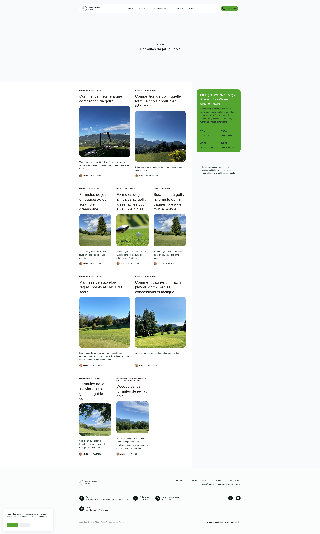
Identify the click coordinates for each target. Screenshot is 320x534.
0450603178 (232, 8)
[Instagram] (238, 498)
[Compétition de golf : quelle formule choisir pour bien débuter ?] (160, 136)
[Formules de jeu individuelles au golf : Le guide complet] (95, 419)
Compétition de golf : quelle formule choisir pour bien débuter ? (158, 101)
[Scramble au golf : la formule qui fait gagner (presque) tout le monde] (170, 230)
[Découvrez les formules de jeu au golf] (132, 417)
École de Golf (235, 480)
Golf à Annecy (218, 480)
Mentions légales (234, 522)
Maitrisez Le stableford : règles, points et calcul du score (100, 287)
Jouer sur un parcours (131, 381)
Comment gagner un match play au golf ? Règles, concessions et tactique (158, 287)
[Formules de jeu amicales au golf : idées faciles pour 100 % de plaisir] (132, 230)
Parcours (179, 480)
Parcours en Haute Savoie (229, 484)
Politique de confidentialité (216, 522)
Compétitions (208, 484)
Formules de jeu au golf (90, 90)
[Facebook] (230, 498)
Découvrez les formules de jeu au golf (132, 391)
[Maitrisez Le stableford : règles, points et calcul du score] (104, 322)
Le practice (193, 480)
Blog (191, 8)
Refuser (25, 525)
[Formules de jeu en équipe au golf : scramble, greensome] (95, 230)
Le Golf (128, 8)
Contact (177, 8)
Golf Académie (160, 8)
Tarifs (205, 480)
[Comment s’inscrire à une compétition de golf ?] (104, 131)
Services (142, 8)
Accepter (12, 525)
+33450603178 (145, 500)
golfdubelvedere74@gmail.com (97, 510)
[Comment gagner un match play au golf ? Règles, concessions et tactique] (160, 322)
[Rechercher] (217, 8)
